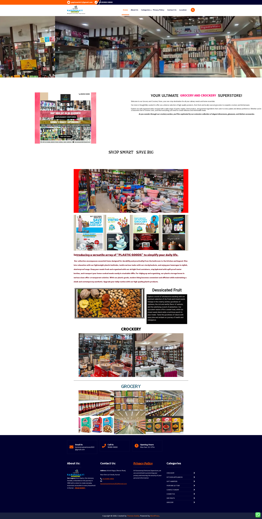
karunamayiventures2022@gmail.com (84, 448)
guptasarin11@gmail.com (82, 2)
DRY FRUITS (171, 498)
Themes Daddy (133, 516)
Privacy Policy (158, 10)
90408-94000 (112, 447)
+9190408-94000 (106, 2)
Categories (145, 10)
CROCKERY (170, 473)
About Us (134, 10)
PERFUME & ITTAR (173, 486)
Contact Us (171, 10)
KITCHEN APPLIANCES (175, 477)
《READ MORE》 (80, 488)
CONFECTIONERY (173, 490)
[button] (3, 46)
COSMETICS (171, 494)
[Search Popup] (193, 10)
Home (125, 10)
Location (183, 10)
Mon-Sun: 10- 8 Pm (147, 447)
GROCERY (170, 502)
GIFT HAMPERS (172, 481)
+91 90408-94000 (108, 479)
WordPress (154, 516)
